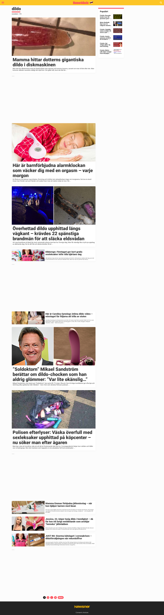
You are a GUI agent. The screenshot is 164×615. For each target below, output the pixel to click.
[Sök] (161, 2)
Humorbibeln (15, 14)
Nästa (61, 597)
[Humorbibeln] (81, 2)
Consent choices (82, 612)
